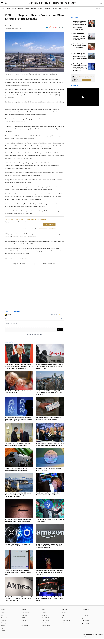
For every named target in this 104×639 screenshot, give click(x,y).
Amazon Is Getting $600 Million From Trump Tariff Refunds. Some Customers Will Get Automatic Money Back (49, 545)
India (63, 615)
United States (65, 623)
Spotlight (24, 620)
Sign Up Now (86, 80)
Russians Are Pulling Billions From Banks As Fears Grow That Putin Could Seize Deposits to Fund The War (49, 366)
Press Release (25, 623)
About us (44, 612)
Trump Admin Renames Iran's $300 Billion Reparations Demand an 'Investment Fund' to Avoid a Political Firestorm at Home (19, 366)
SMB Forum (24, 617)
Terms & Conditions (46, 617)
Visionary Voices (25, 612)
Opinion (55, 8)
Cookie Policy (45, 623)
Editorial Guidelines (49, 263)
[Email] (59, 27)
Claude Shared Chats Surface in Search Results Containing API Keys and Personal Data (18, 572)
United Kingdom (66, 620)
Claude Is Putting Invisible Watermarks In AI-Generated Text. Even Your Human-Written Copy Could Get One (18, 598)
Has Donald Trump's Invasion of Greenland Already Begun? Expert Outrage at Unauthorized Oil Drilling (18, 494)
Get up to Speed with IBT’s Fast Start (85, 76)
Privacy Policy (52, 228)
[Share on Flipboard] (53, 27)
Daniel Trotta (10, 26)
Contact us (44, 615)
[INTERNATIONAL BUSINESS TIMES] (52, 3)
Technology (47, 8)
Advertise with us (46, 625)
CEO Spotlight (25, 625)
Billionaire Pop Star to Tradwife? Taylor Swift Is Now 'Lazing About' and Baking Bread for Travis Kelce (49, 572)
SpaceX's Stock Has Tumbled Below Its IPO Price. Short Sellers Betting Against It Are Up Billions (49, 598)
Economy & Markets (23, 8)
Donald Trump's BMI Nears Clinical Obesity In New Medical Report (79, 45)
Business (33, 8)
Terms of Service (43, 228)
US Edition (97, 8)
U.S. (3, 8)
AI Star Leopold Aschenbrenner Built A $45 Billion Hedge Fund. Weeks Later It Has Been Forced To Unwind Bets (18, 419)
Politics (14, 8)
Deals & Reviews (63, 8)
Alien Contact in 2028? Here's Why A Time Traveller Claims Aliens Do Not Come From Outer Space (49, 392)
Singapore (64, 617)
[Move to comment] (62, 27)
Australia (64, 612)
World (8, 8)
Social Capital (25, 615)
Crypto (40, 8)
